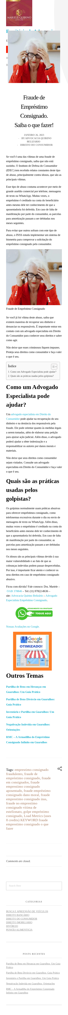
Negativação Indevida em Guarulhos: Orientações (30, 983)
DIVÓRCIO (12, 926)
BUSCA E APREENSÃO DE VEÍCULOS (27, 911)
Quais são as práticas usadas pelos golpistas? (32, 376)
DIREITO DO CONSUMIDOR (36, 145)
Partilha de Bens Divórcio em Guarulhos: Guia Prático (33, 972)
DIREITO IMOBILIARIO (19, 922)
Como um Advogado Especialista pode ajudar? (33, 371)
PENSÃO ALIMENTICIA (19, 929)
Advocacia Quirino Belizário (27, 595)
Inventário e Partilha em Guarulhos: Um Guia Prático (32, 978)
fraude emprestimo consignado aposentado (23, 786)
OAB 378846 (14, 591)
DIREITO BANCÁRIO (17, 915)
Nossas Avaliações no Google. (23, 626)
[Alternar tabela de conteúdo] (52, 367)
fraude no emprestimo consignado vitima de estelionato (21, 807)
